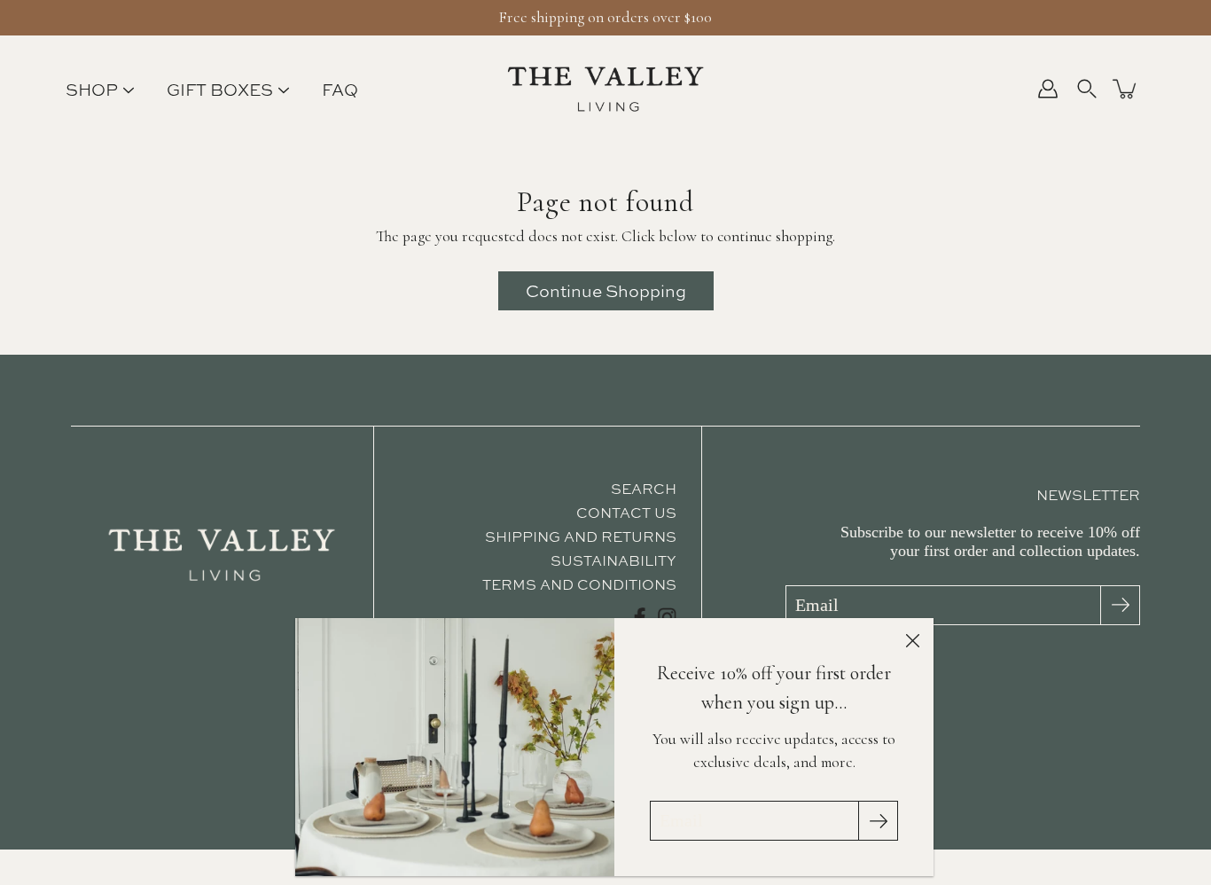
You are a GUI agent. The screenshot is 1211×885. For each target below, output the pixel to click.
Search (643, 488)
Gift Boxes (220, 90)
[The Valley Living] (606, 88)
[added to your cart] (1126, 88)
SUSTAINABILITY (613, 560)
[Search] (1087, 88)
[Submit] (1120, 605)
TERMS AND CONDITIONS (579, 584)
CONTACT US (626, 512)
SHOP (92, 90)
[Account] (1048, 88)
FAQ (340, 90)
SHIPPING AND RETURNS (580, 536)
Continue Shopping (606, 290)
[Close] (912, 639)
